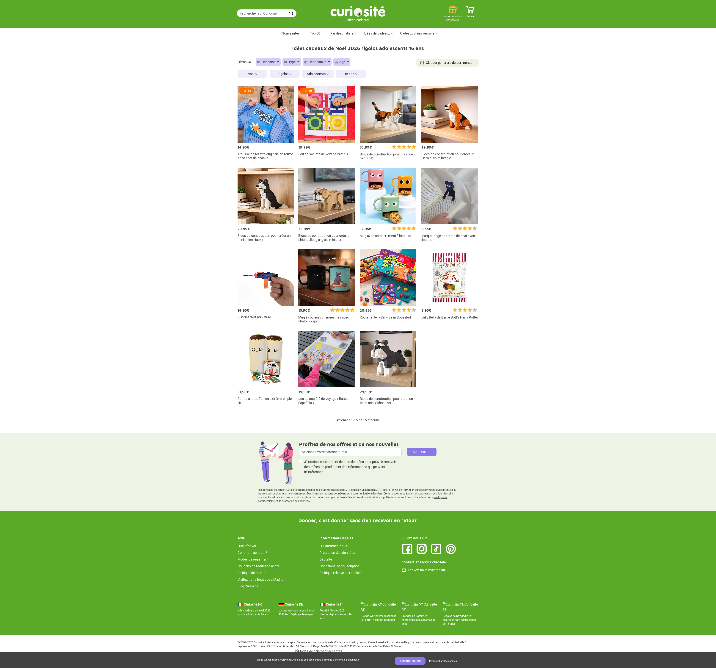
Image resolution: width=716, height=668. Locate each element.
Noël (251, 74)
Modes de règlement (253, 559)
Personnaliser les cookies (443, 661)
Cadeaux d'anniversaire (417, 33)
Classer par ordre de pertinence (449, 63)
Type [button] (292, 62)
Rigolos (283, 74)
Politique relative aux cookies (341, 573)
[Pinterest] (450, 549)
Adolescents (316, 74)
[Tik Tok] (436, 549)
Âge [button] (342, 62)
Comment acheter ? (252, 553)
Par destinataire (342, 33)
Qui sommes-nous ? (335, 546)
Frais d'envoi (247, 546)
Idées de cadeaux (377, 33)
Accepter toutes (410, 661)
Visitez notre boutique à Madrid (260, 579)
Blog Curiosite (248, 586)
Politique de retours (252, 573)
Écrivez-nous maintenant (426, 570)
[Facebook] (407, 549)
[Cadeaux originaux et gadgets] (358, 11)
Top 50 (315, 33)
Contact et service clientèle (424, 562)
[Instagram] (421, 549)
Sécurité (326, 559)
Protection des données (337, 553)
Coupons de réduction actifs (259, 566)
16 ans (349, 74)
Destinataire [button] (317, 62)
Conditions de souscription (339, 566)
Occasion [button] (268, 62)
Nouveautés (291, 33)
